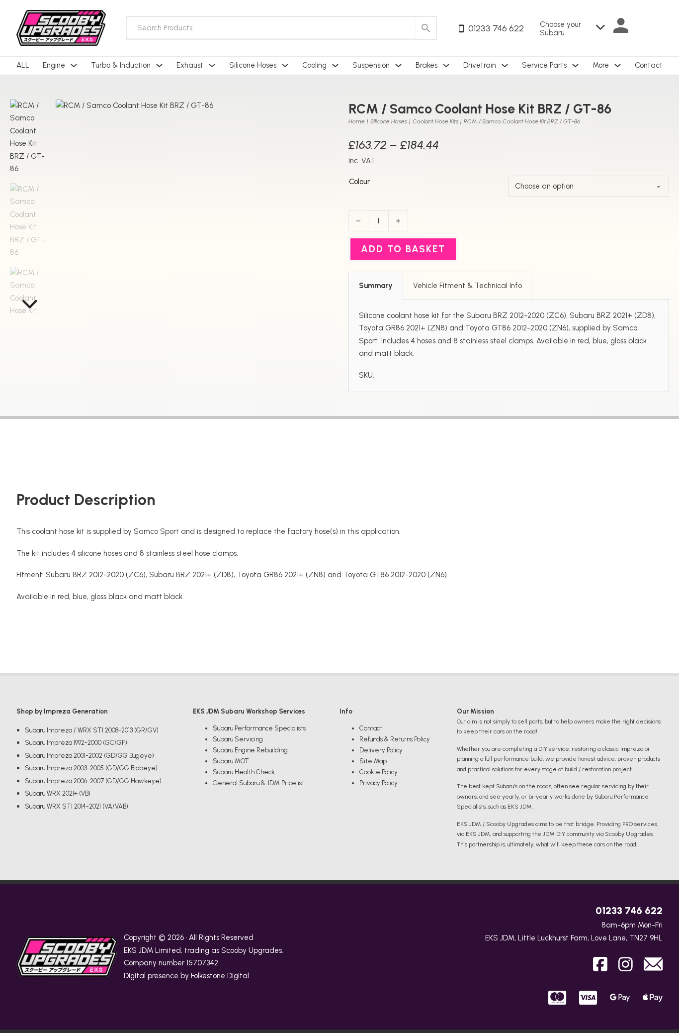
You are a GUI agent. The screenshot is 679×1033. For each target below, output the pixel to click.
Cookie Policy (378, 772)
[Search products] (426, 28)
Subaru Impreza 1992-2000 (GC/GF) (76, 742)
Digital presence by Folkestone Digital (186, 975)
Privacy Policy (378, 783)
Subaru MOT (231, 761)
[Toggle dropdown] (74, 65)
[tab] (375, 286)
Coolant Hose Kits (435, 121)
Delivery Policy (381, 750)
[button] (318, 113)
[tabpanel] (509, 346)
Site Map (373, 761)
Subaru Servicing (238, 739)
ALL (22, 65)
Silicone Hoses (388, 121)
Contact (649, 65)
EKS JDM (138, 950)
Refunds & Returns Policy (394, 739)
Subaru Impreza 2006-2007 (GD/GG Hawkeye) (93, 781)
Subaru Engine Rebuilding (250, 750)
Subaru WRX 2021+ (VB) (57, 793)
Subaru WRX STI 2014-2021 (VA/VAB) (76, 806)
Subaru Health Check (244, 772)
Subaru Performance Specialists (259, 728)
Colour (359, 181)
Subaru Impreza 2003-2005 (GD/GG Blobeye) (91, 768)
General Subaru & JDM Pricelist (258, 783)
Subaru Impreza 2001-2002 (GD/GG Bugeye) (89, 755)
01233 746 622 (629, 911)
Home (356, 121)
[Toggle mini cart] (653, 28)
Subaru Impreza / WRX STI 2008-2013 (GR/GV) (92, 730)
